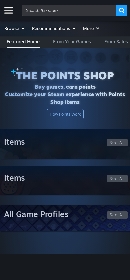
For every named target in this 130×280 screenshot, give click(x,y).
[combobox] (69, 10)
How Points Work (65, 114)
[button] (15, 28)
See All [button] (117, 142)
